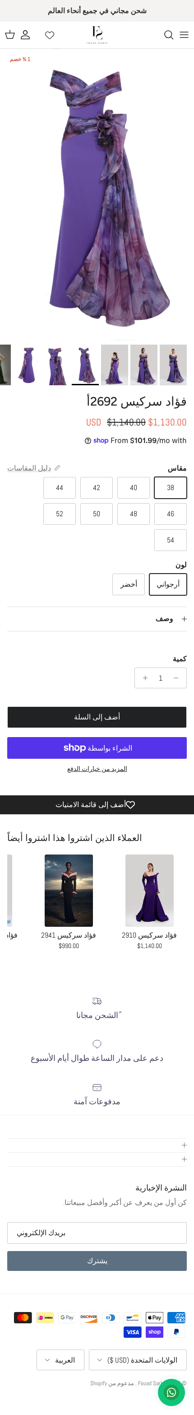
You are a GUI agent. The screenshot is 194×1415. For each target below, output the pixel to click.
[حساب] (30, 35)
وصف (164, 618)
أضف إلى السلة (97, 717)
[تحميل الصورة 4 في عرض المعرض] (97, 194)
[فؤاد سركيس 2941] (69, 891)
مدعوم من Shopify (112, 1383)
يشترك (97, 1261)
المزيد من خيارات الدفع (97, 769)
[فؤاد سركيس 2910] (149, 891)
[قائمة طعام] (184, 35)
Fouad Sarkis (152, 1383)
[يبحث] (164, 35)
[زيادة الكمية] (143, 678)
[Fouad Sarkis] (97, 35)
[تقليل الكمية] (178, 678)
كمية (180, 658)
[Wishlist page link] (49, 34)
